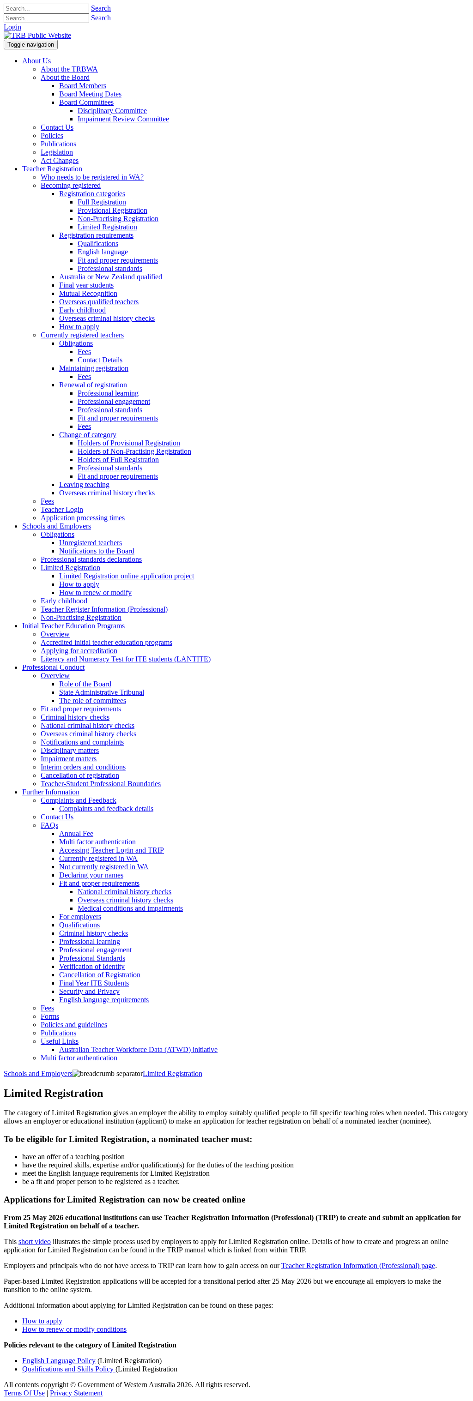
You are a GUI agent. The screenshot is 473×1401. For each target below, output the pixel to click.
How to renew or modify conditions (74, 1329)
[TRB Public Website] (37, 35)
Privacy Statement (76, 1393)
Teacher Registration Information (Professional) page (358, 1265)
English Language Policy (59, 1361)
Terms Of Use (24, 1393)
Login (12, 27)
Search (101, 8)
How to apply (42, 1321)
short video (34, 1241)
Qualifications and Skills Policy (68, 1369)
